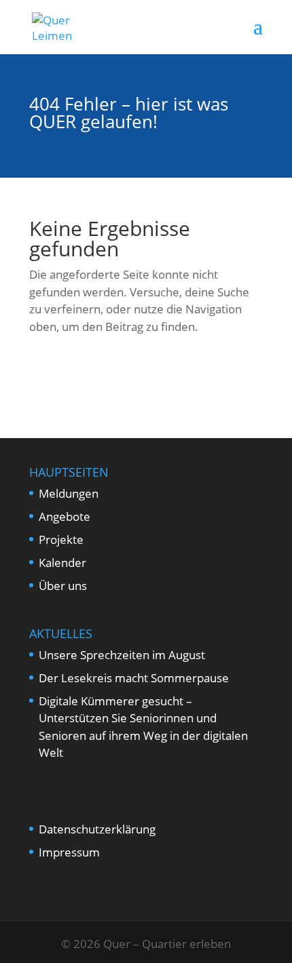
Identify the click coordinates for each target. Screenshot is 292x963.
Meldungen (68, 493)
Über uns (63, 585)
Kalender (62, 562)
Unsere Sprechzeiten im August (122, 655)
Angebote (64, 516)
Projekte (61, 539)
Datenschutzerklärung (97, 829)
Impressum (69, 852)
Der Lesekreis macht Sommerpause (134, 678)
